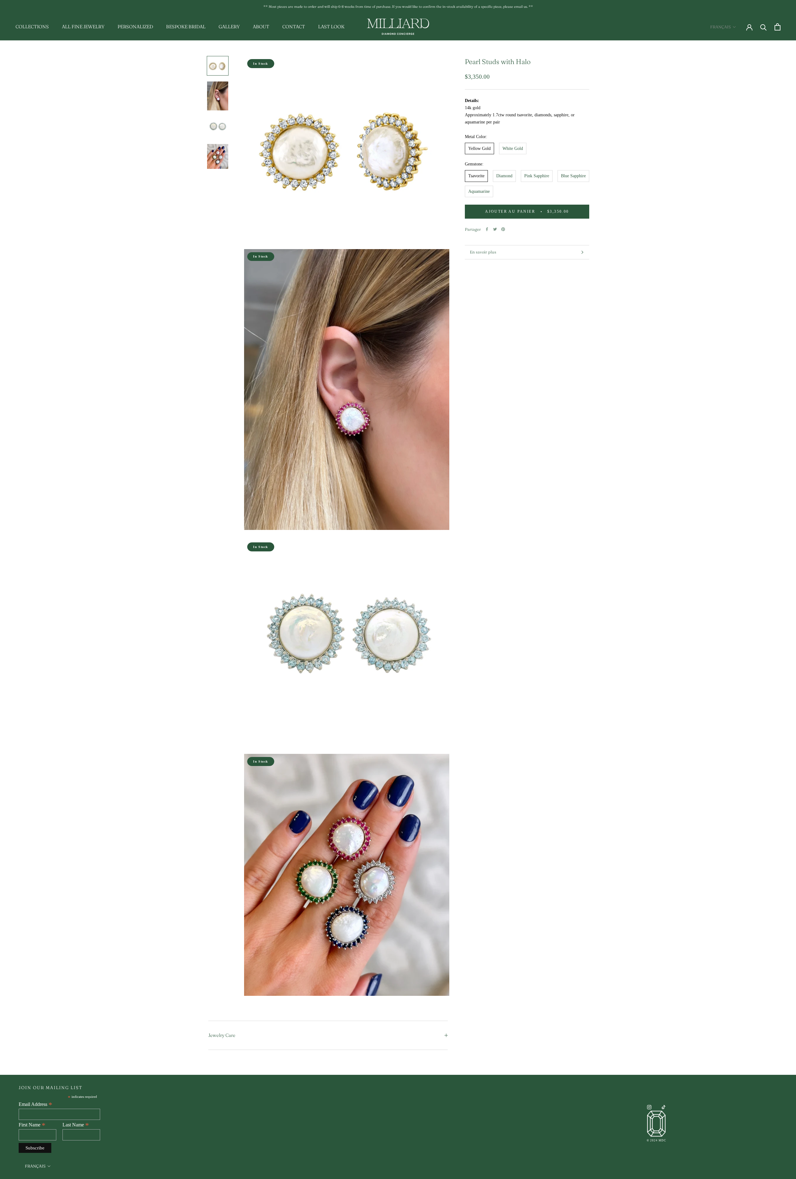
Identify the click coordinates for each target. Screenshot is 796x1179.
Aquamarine (479, 191)
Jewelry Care (221, 1035)
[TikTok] (663, 1107)
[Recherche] (763, 27)
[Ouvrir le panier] (777, 26)
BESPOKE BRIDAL (186, 27)
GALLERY (229, 27)
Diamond (504, 176)
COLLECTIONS (32, 27)
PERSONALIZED (135, 27)
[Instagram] (649, 1107)
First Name (32, 1124)
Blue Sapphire (573, 176)
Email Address (35, 1104)
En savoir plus (483, 251)
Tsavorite (476, 176)
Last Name (75, 1124)
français (35, 1165)
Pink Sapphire (536, 176)
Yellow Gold (479, 148)
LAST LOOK (331, 27)
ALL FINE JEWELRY (83, 27)
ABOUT (261, 27)
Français (720, 26)
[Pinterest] (503, 229)
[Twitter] (495, 229)
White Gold (512, 148)
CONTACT (293, 27)
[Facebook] (487, 229)
